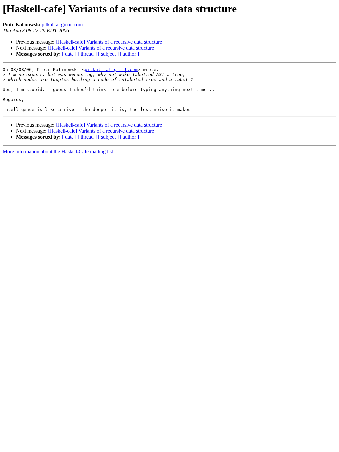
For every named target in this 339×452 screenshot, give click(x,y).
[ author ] (129, 54)
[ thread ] (87, 54)
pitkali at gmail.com (62, 24)
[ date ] (69, 54)
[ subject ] (108, 54)
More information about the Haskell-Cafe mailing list (58, 151)
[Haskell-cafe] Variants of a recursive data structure (109, 42)
